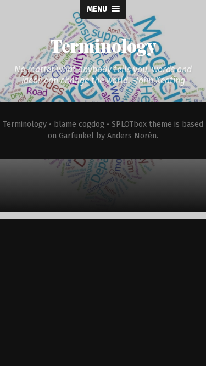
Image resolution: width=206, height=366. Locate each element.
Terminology (103, 45)
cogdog (91, 124)
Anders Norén (132, 135)
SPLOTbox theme (142, 124)
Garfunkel (76, 135)
